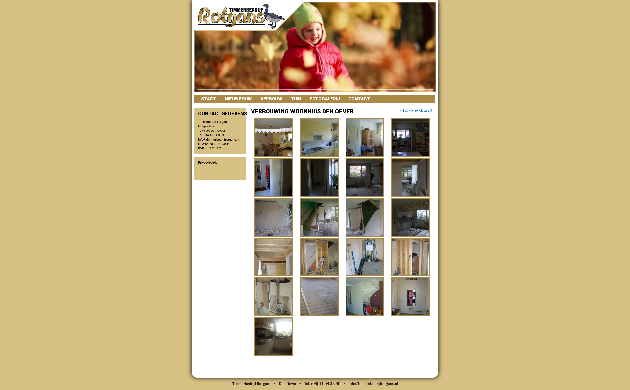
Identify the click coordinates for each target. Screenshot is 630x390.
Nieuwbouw (238, 98)
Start (208, 98)
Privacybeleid (207, 162)
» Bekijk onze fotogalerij (416, 110)
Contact (359, 98)
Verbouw (271, 98)
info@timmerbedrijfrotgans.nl (218, 139)
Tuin (296, 98)
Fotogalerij (325, 98)
